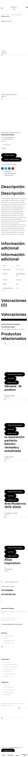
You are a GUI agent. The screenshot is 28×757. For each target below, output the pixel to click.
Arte (8, 14)
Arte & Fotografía (17, 14)
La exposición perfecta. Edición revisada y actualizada (14, 444)
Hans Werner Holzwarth (10, 513)
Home (2, 14)
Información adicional (10, 173)
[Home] (3, 754)
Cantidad (3, 148)
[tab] (15, 171)
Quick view (11, 378)
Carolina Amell (8, 569)
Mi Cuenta (10, 755)
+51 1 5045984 (7, 590)
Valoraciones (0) (8, 175)
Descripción (7, 171)
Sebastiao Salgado (9, 395)
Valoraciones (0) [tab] (13, 302)
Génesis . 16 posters (12, 387)
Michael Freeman (9, 457)
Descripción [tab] (12, 186)
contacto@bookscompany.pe (11, 624)
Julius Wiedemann (9, 137)
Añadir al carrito (9, 155)
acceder (7, 329)
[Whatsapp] (14, 2)
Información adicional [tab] (13, 245)
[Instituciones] (24, 753)
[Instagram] (19, 2)
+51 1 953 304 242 (8, 594)
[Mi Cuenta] (10, 754)
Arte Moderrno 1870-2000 (15, 505)
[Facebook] (9, 2)
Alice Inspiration (12, 561)
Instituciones (24, 755)
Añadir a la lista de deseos (11, 159)
